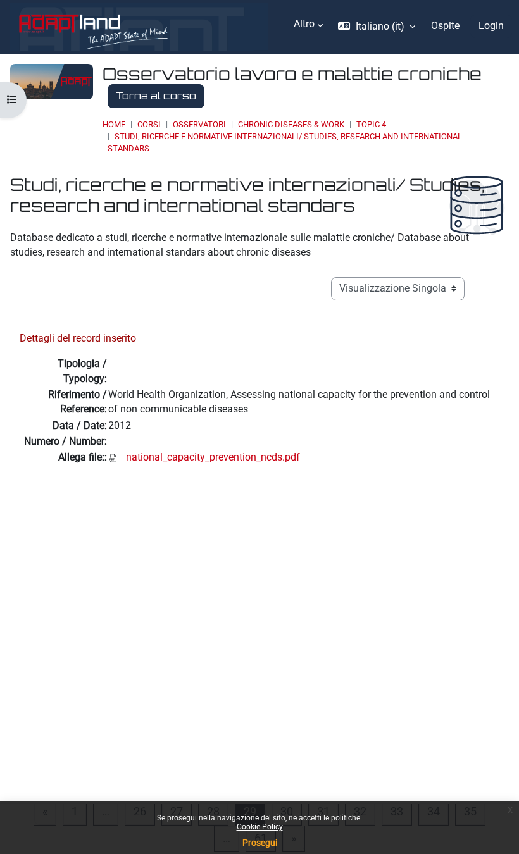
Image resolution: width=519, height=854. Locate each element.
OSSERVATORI (199, 124)
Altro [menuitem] (304, 24)
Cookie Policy (260, 826)
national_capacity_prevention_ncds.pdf (213, 457)
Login (491, 26)
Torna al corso (156, 95)
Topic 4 (371, 124)
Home (114, 124)
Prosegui (259, 843)
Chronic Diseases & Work (291, 124)
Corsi (149, 124)
